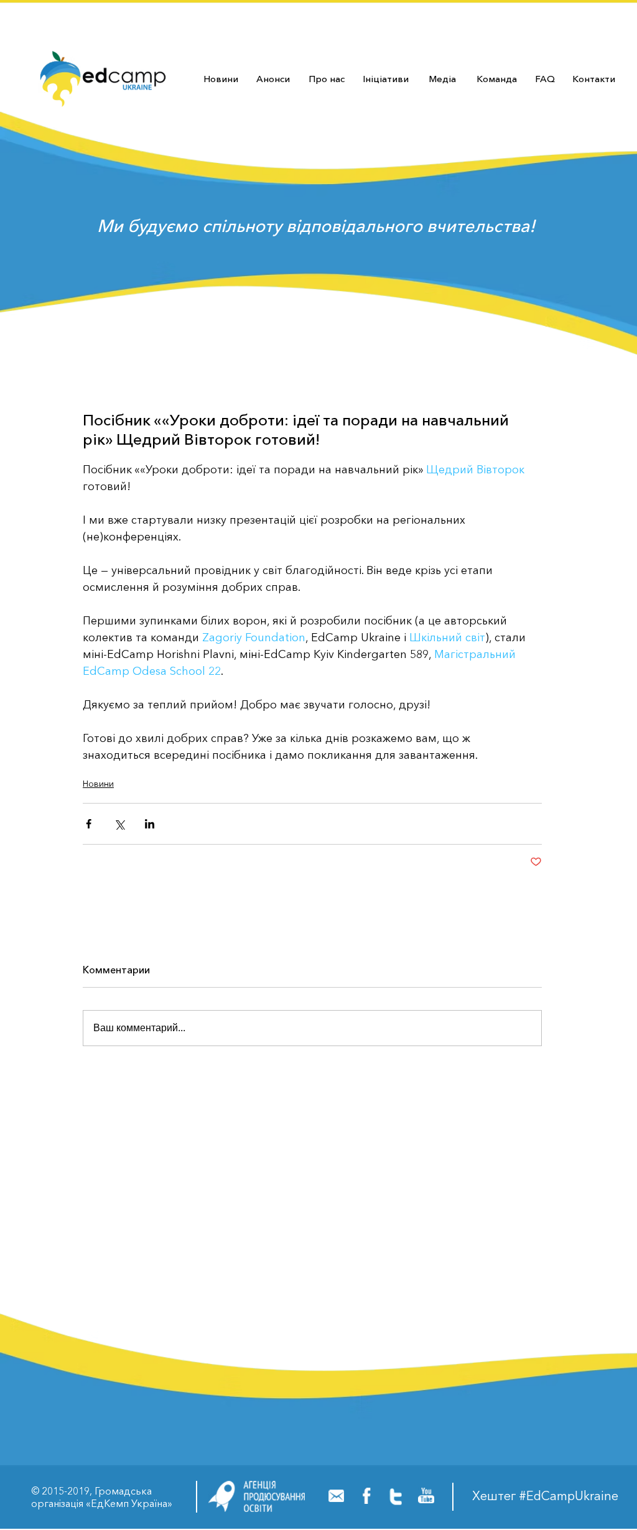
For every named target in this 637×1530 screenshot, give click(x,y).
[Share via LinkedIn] (150, 824)
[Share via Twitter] (119, 824)
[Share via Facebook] (89, 824)
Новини (98, 783)
